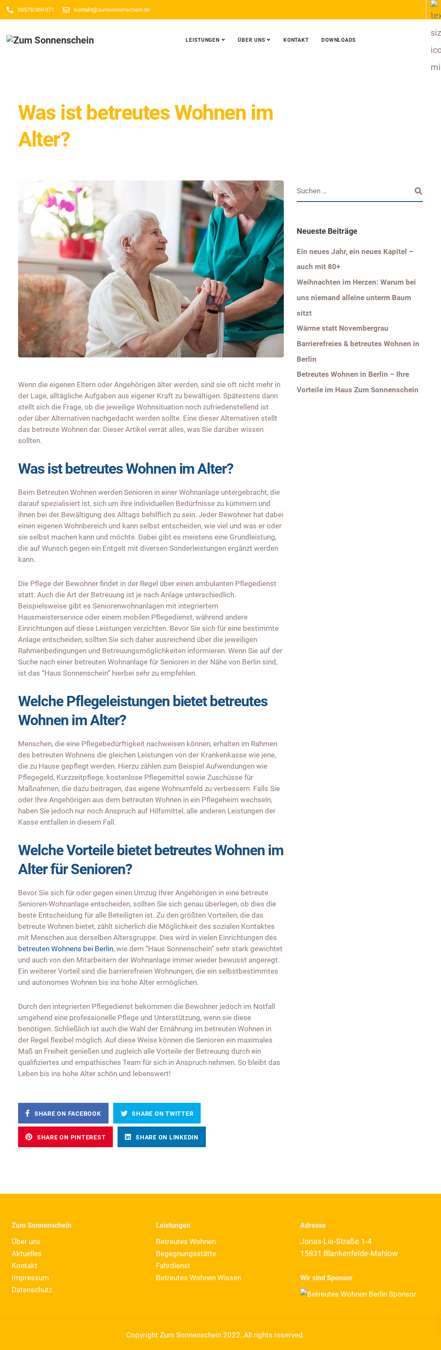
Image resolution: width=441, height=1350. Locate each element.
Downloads (338, 40)
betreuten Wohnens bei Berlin (65, 948)
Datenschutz (32, 1289)
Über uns (251, 40)
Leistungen (203, 40)
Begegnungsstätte (186, 1253)
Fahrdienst (173, 1265)
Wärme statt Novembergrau (342, 328)
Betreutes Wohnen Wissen (198, 1277)
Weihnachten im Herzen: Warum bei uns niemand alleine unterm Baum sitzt (356, 297)
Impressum (30, 1277)
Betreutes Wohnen (186, 1241)
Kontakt (295, 40)
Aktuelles (27, 1253)
